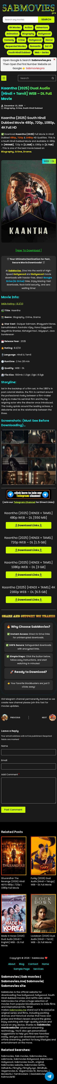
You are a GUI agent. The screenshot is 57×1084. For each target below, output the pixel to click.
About (11, 964)
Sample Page (22, 969)
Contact (33, 964)
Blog (21, 964)
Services (38, 969)
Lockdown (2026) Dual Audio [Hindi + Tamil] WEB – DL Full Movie (43, 939)
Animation (12, 33)
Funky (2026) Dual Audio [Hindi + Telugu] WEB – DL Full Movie (43, 881)
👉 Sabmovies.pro (33, 68)
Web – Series (42, 52)
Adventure (42, 27)
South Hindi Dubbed (19, 52)
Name (4, 745)
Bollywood (44, 33)
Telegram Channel (24, 502)
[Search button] (53, 78)
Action (28, 27)
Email (4, 760)
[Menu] (3, 78)
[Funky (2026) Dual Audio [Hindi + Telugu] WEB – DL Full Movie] (43, 856)
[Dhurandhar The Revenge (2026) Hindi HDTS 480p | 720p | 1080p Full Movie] (13, 856)
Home (45, 964)
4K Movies (15, 27)
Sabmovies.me (17, 1009)
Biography (28, 33)
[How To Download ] (29, 250)
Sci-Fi (48, 46)
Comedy (9, 39)
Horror (49, 39)
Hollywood (35, 39)
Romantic (35, 46)
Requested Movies (16, 46)
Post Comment (13, 809)
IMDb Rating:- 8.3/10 (12, 303)
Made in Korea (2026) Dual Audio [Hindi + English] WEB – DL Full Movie (13, 940)
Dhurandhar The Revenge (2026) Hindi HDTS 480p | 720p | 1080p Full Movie (13, 883)
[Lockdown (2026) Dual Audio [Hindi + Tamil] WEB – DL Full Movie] (43, 913)
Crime (21, 39)
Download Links (28, 525)
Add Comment (10, 774)
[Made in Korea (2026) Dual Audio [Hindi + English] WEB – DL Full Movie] (13, 913)
